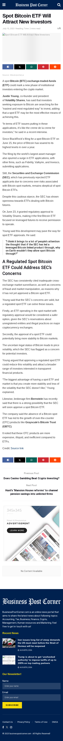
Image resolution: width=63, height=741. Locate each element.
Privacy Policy (23, 722)
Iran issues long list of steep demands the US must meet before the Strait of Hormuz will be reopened (39, 643)
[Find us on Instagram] (11, 727)
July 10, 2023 (8, 28)
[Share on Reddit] (55, 66)
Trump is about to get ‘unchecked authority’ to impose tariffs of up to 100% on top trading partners (37, 660)
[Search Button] (59, 5)
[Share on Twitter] (19, 66)
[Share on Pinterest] (43, 66)
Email (5, 692)
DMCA (55, 722)
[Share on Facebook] (7, 66)
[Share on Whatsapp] (31, 66)
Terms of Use (41, 722)
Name (5, 681)
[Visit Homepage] (31, 5)
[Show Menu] (3, 5)
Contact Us (7, 722)
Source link (17, 448)
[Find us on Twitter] (7, 727)
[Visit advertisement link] (31, 533)
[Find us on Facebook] (3, 727)
